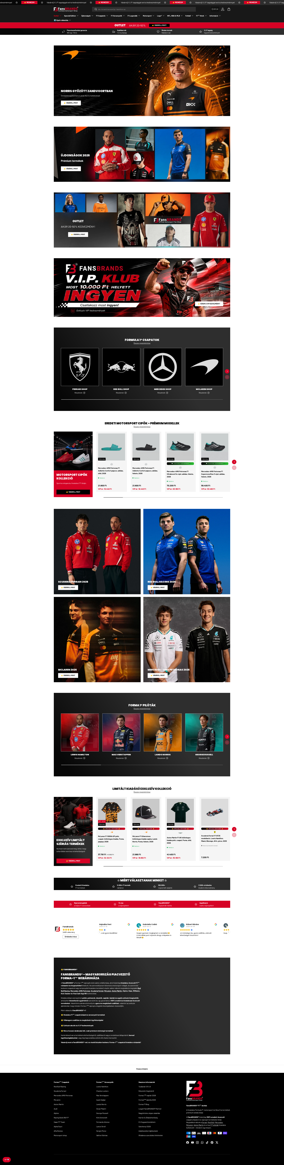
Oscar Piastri (101, 1109)
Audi (55, 1109)
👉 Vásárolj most (71, 169)
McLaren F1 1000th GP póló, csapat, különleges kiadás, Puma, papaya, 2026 (111, 839)
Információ (214, 16)
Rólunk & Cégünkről (146, 1091)
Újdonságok (86, 16)
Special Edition (70, 16)
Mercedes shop (162, 389)
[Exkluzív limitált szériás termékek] (73, 816)
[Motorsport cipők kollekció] (73, 451)
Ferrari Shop (79, 389)
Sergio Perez (101, 1131)
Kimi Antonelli (101, 1118)
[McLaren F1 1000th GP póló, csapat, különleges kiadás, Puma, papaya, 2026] (111, 812)
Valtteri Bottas (101, 1135)
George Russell (204, 754)
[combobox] (144, 9)
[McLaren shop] (204, 367)
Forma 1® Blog (144, 1104)
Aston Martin (59, 1104)
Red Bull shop (121, 389)
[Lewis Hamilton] (80, 732)
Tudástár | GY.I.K (145, 1086)
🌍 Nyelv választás (61, 20)
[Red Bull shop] (121, 367)
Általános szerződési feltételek (151, 1135)
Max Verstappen (121, 754)
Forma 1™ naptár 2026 (147, 1095)
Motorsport (147, 16)
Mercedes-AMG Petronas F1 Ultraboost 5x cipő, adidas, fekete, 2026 (180, 474)
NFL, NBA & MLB (173, 16)
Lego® (159, 16)
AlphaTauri (58, 1126)
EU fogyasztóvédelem (147, 1122)
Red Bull (211, 1122)
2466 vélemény (69, 932)
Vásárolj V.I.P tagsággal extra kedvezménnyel (66, 2)
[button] (228, 9)
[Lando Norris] (163, 732)
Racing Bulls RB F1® (61, 1118)
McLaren (57, 1100)
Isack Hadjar (101, 1100)
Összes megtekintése (142, 343)
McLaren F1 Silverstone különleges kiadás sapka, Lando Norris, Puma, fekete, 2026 (144, 839)
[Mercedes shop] (163, 367)
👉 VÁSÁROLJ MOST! (159, 25)
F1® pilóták (214, 1125)
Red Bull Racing (60, 1086)
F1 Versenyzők (116, 16)
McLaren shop (204, 389)
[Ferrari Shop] (80, 367)
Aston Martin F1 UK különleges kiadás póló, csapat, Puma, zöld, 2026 (179, 840)
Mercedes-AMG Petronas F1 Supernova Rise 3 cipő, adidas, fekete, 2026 (213, 474)
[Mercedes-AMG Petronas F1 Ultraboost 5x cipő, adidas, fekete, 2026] (180, 446)
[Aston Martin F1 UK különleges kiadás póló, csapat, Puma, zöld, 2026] (180, 812)
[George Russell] (204, 732)
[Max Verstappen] (121, 732)
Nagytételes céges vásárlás (149, 1113)
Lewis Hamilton (80, 754)
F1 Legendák (132, 16)
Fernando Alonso (102, 1122)
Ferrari (204, 1122)
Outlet (56, 16)
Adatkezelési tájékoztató (148, 1131)
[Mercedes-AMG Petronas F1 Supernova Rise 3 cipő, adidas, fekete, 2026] (214, 446)
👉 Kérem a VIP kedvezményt (209, 304)
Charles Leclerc (102, 1091)
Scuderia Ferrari (60, 1091)
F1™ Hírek (200, 16)
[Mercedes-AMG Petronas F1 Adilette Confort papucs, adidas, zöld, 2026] (111, 446)
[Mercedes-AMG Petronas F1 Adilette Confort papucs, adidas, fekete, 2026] (146, 446)
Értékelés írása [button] (71, 937)
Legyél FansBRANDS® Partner (150, 1109)
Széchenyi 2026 (145, 1126)
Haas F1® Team (59, 1122)
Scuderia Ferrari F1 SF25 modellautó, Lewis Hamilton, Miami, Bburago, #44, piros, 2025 (214, 838)
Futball (188, 16)
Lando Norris (163, 754)
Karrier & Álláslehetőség (148, 1118)
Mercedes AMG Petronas (63, 1095)
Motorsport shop (60, 1135)
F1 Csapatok (101, 16)
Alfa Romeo (58, 1131)
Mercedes (219, 1122)
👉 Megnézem (29, 2)
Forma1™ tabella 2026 (147, 1100)
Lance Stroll (101, 1126)
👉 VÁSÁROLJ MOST (71, 103)
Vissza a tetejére (142, 1069)
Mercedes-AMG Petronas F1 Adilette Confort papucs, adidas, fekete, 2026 (145, 470)
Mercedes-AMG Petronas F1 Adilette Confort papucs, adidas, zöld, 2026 (110, 470)
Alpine (56, 1113)
